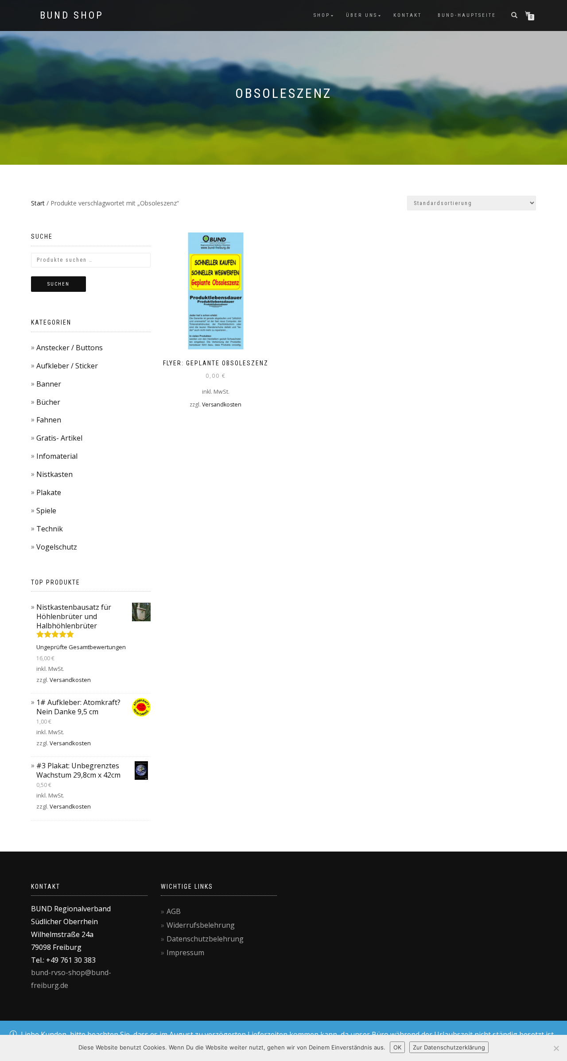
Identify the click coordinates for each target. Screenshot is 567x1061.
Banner (48, 384)
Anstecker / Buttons (69, 347)
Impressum (185, 952)
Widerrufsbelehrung (201, 925)
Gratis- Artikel (59, 438)
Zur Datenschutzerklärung (449, 1047)
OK (397, 1047)
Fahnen (48, 420)
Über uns (361, 15)
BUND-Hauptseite (467, 15)
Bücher (48, 402)
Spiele (46, 510)
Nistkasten (54, 474)
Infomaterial (57, 456)
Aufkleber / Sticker (67, 366)
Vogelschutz (56, 547)
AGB (174, 911)
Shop (322, 15)
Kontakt (407, 15)
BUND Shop (72, 15)
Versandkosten (221, 404)
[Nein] (555, 1048)
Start (38, 203)
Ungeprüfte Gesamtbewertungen (81, 647)
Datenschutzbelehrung (205, 939)
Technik (49, 529)
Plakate (48, 492)
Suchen (58, 284)
